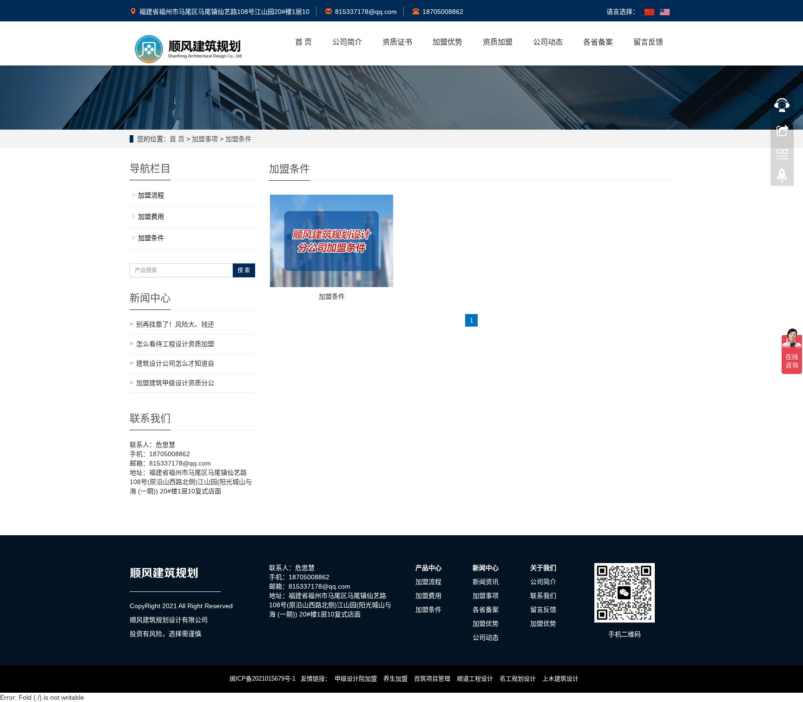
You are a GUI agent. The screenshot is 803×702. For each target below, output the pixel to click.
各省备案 (598, 42)
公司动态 (548, 42)
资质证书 (397, 42)
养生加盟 (395, 678)
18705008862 (442, 11)
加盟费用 (151, 216)
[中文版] (649, 11)
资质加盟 (498, 42)
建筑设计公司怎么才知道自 (175, 363)
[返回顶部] (782, 178)
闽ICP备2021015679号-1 (263, 678)
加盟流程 (151, 195)
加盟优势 (447, 42)
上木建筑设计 (560, 678)
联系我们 (543, 595)
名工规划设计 (518, 678)
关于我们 (543, 567)
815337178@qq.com (366, 11)
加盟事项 (205, 139)
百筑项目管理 (432, 678)
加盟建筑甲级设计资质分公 (175, 383)
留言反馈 (648, 42)
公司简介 (347, 42)
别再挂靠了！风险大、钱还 (175, 324)
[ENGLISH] (665, 11)
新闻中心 (486, 567)
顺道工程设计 (475, 678)
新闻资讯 (486, 581)
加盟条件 (238, 139)
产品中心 (428, 567)
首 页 (303, 42)
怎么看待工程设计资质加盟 (175, 344)
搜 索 (243, 270)
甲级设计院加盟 (356, 678)
